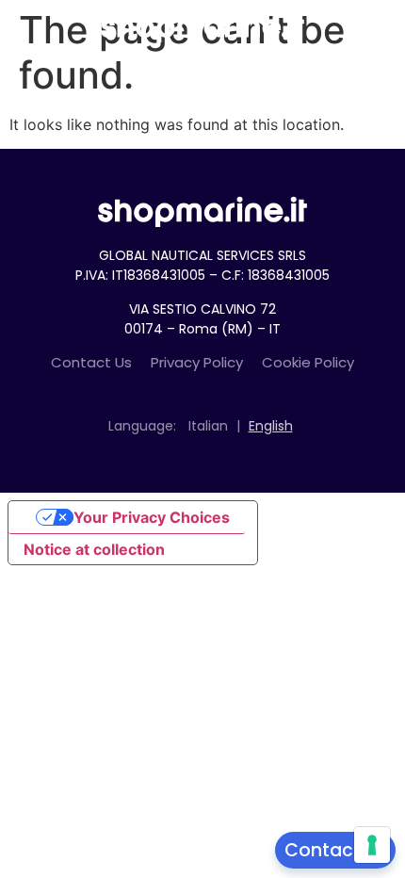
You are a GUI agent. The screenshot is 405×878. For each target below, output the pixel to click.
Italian (208, 425)
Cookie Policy (308, 362)
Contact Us (91, 362)
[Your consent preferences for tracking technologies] (372, 845)
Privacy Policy (197, 362)
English (271, 425)
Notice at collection (94, 549)
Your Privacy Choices (151, 517)
